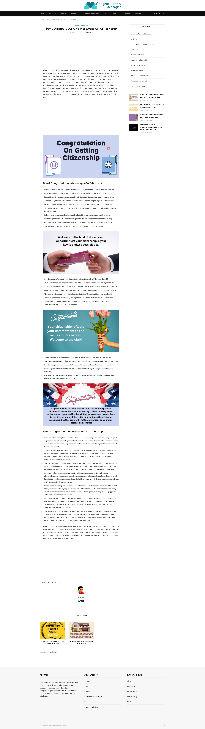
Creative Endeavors (91, 14)
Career (63, 14)
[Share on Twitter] (52, 582)
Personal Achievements (139, 81)
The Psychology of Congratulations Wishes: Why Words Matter (151, 127)
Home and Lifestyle (81, 25)
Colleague (134, 50)
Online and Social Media (139, 76)
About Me (138, 14)
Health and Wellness (138, 65)
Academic (74, 14)
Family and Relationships (139, 60)
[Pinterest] (55, 582)
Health (116, 14)
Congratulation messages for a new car (53, 643)
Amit (81, 601)
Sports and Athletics (138, 86)
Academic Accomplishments (141, 34)
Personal (52, 14)
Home (42, 14)
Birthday (134, 39)
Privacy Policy (132, 697)
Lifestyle (127, 14)
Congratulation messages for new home (81, 643)
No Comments (88, 32)
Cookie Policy (132, 691)
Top (163, 725)
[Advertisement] (81, 53)
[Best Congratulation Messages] (102, 5)
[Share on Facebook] (48, 582)
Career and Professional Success (142, 44)
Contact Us (131, 686)
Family (106, 14)
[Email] (59, 582)
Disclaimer (131, 702)
